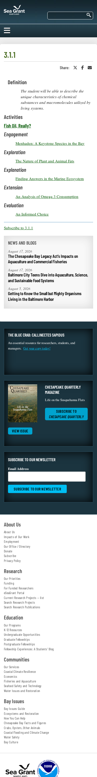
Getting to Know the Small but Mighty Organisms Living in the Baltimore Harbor (44, 296)
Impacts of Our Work (16, 537)
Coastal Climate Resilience (20, 671)
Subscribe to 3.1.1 (18, 227)
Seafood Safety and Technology (22, 686)
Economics (10, 676)
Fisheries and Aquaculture (20, 681)
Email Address (18, 468)
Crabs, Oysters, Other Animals (22, 728)
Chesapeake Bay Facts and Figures (25, 723)
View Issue (20, 431)
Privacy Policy (12, 561)
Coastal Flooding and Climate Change (26, 732)
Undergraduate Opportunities (22, 634)
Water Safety (11, 737)
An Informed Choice (32, 214)
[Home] (14, 9)
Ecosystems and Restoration (21, 713)
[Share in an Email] (90, 67)
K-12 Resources (13, 630)
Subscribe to (66, 414)
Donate (8, 551)
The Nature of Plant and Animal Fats (45, 160)
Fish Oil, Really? (17, 126)
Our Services (11, 667)
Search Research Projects (19, 602)
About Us (9, 532)
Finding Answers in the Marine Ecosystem (50, 178)
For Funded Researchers (19, 588)
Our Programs (12, 625)
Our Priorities (12, 578)
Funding (9, 583)
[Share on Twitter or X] (75, 67)
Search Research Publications (22, 607)
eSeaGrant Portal (14, 593)
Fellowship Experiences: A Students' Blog (29, 649)
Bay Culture (11, 742)
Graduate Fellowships (17, 639)
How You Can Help (14, 718)
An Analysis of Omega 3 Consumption (47, 196)
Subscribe (10, 556)
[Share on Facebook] (82, 67)
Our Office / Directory (17, 546)
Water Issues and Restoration (22, 691)
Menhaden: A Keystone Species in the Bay (50, 143)
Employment (11, 541)
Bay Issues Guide (14, 709)
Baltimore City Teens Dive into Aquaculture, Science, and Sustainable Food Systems (48, 277)
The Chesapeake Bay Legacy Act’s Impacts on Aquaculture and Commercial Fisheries (43, 258)
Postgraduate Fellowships (19, 644)
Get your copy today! (36, 348)
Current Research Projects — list (24, 598)
